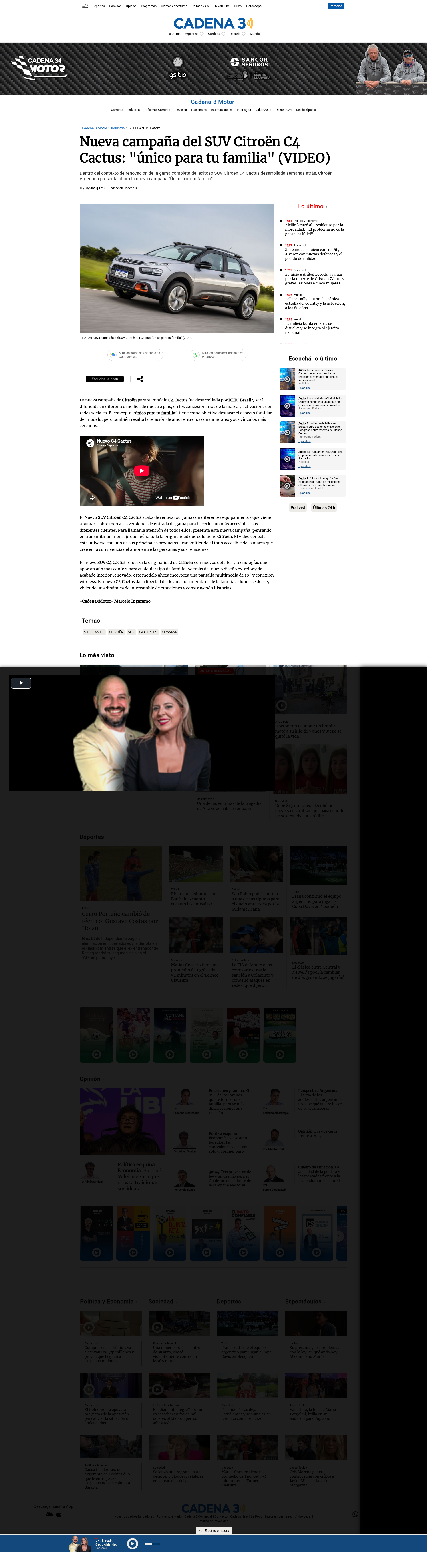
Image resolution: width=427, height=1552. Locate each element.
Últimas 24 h (200, 6)
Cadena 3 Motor (213, 102)
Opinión (131, 6)
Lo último (311, 206)
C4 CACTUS (148, 632)
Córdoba (214, 34)
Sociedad (300, 245)
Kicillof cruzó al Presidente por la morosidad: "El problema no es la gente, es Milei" (314, 229)
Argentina (192, 34)
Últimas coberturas (174, 6)
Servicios (181, 110)
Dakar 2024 (284, 110)
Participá (336, 6)
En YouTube (221, 6)
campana (169, 632)
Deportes (98, 6)
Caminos (115, 6)
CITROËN (116, 632)
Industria (133, 110)
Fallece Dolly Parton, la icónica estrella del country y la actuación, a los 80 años (315, 303)
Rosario (235, 34)
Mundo (255, 34)
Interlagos (244, 110)
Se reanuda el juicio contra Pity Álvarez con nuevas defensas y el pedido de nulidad (313, 254)
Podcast (298, 507)
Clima (238, 6)
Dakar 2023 (263, 110)
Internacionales (221, 110)
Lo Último (174, 34)
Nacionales (199, 110)
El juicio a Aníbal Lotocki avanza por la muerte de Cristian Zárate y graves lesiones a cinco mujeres (314, 278)
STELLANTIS (94, 632)
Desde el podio (306, 110)
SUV (131, 632)
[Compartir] (140, 379)
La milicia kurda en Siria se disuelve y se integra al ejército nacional (312, 328)
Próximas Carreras (157, 110)
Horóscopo (254, 6)
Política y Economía (306, 220)
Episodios (304, 387)
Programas (149, 6)
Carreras (117, 110)
